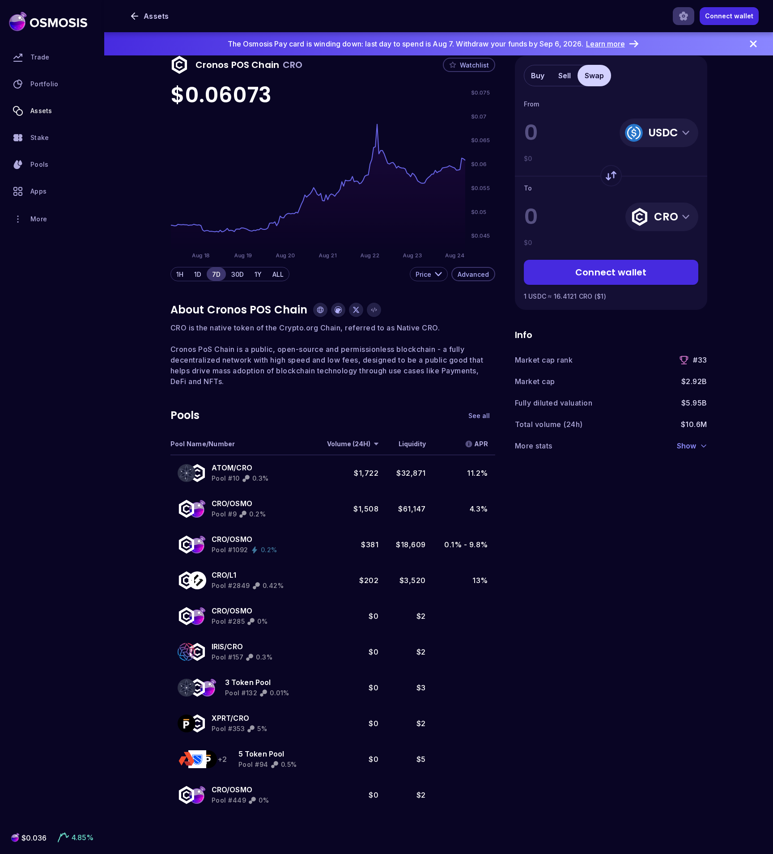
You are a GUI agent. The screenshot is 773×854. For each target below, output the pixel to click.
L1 (232, 575)
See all (479, 415)
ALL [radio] (278, 274)
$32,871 (411, 473)
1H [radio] (179, 274)
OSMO (240, 503)
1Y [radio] (258, 274)
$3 (421, 687)
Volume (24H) (348, 444)
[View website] (320, 310)
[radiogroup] (229, 274)
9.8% (478, 544)
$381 (369, 544)
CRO (244, 467)
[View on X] (356, 310)
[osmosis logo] (48, 21)
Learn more (605, 43)
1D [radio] (197, 274)
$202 (368, 580)
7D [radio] (216, 274)
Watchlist (474, 65)
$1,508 (365, 508)
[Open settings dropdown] (683, 16)
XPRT (221, 718)
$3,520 (412, 580)
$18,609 (411, 544)
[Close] (753, 43)
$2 (421, 616)
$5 (421, 759)
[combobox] (429, 274)
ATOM (223, 467)
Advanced (473, 274)
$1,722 (366, 473)
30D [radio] (237, 274)
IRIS (218, 646)
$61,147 (412, 508)
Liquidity (412, 444)
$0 (373, 616)
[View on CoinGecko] (338, 310)
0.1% (453, 544)
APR (481, 444)
